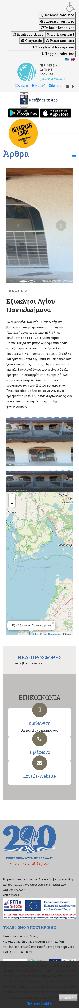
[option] (39, 225)
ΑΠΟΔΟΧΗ (68, 998)
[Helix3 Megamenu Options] (74, 156)
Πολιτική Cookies (39, 1004)
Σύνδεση (21, 85)
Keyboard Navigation (55, 47)
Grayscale (33, 40)
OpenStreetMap (51, 633)
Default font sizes (59, 27)
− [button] (12, 503)
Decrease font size (58, 15)
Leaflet (34, 633)
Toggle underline (59, 53)
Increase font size (58, 21)
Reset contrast (61, 40)
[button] (41, 7)
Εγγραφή (39, 85)
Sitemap (55, 85)
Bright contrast (29, 34)
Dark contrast (62, 34)
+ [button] (12, 497)
